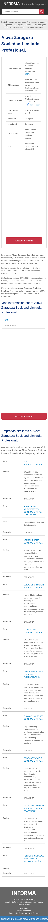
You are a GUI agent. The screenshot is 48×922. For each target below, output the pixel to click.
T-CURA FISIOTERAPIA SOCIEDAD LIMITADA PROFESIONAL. (34, 808)
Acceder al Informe (24, 241)
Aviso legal (24, 908)
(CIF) (27, 74)
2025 (6, 320)
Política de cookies (24, 911)
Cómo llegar (34, 105)
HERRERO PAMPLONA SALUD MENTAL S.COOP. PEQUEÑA (33, 858)
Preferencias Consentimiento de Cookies (24, 913)
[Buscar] (41, 11)
